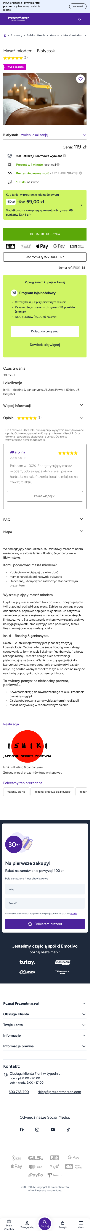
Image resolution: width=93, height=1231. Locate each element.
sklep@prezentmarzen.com (59, 1092)
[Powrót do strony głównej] (4, 35)
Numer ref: (65, 267)
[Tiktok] (68, 1129)
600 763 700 (19, 1092)
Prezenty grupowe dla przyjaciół (52, 791)
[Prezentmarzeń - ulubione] (79, 19)
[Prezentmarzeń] (18, 19)
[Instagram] (37, 1129)
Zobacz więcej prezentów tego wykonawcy (32, 773)
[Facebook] (22, 1129)
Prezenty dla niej (16, 791)
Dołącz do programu (45, 331)
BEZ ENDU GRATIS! (65, 173)
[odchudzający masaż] (45, 98)
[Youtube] (53, 1129)
